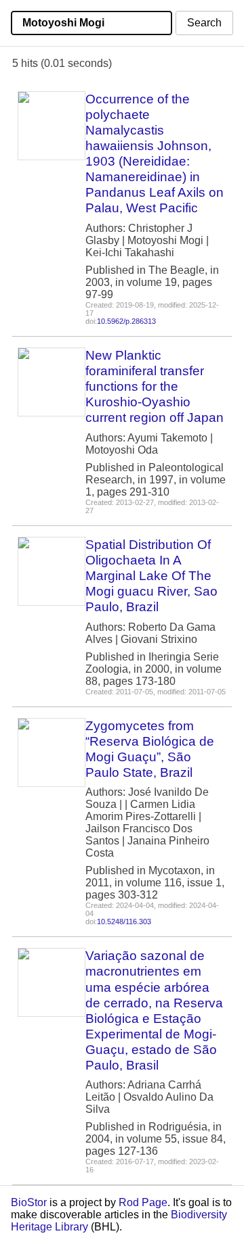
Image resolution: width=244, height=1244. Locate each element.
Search (204, 22)
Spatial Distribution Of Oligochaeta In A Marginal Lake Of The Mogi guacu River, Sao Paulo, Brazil (151, 575)
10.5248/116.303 (124, 921)
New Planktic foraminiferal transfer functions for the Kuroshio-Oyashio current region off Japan (154, 386)
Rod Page (143, 1202)
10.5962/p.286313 (126, 321)
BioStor (29, 1202)
